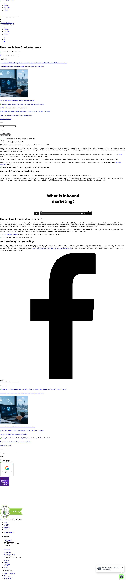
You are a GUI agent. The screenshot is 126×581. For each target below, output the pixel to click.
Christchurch (7, 548)
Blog (5, 575)
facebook (6, 560)
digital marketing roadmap (10, 234)
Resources (7, 9)
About (5, 4)
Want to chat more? (5, 119)
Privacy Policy (8, 577)
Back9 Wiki (7, 578)
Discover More (6, 135)
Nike (120, 154)
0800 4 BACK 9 (8, 532)
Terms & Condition (9, 573)
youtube (6, 567)
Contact (6, 10)
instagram (6, 562)
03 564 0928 (7, 552)
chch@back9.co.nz (9, 554)
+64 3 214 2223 (8, 540)
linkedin (6, 565)
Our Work (7, 7)
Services (6, 5)
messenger (7, 564)
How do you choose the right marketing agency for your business (52, 248)
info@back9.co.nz (9, 542)
